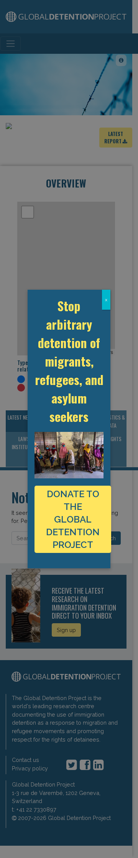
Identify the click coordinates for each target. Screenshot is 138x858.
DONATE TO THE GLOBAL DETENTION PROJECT (73, 519)
